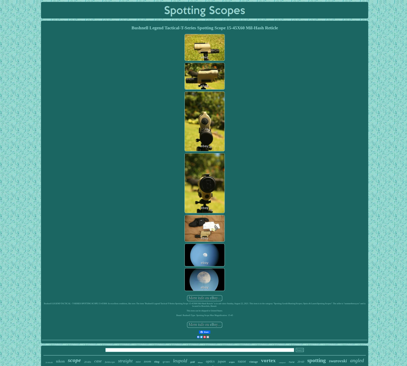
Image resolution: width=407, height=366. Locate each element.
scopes (232, 362)
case (98, 361)
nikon (60, 361)
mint (138, 361)
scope (74, 360)
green (166, 362)
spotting (316, 360)
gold (192, 362)
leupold (180, 360)
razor (242, 361)
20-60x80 (49, 362)
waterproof (282, 362)
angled (357, 360)
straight (125, 360)
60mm (200, 362)
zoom (147, 361)
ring (156, 361)
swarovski (338, 361)
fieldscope (110, 362)
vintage (253, 361)
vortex (268, 360)
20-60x (87, 362)
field (291, 362)
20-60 (300, 361)
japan (222, 361)
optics (210, 361)
